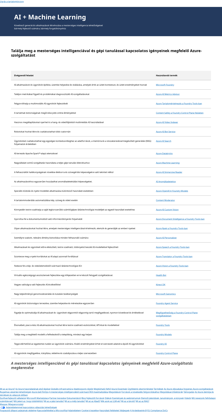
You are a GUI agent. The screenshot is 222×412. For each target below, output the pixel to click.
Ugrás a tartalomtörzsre (12, 1)
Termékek (158, 388)
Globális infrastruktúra (62, 388)
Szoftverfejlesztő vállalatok (13, 398)
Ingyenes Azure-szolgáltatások (198, 388)
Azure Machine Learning (168, 162)
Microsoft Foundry (165, 84)
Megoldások (115, 392)
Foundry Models (164, 334)
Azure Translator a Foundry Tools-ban (174, 256)
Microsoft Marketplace (38, 398)
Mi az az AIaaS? (93, 401)
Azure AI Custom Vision (167, 209)
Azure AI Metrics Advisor (168, 94)
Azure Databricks (164, 153)
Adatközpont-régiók (83, 388)
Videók (187, 398)
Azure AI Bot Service (165, 131)
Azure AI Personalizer (166, 237)
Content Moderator (165, 200)
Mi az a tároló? (128, 401)
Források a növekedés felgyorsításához (140, 392)
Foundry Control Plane (167, 353)
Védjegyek (125, 410)
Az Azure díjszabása (173, 388)
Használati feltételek (109, 410)
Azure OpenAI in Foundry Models (172, 191)
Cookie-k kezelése (90, 410)
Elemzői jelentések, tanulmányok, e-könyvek (162, 398)
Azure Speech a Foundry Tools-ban (172, 247)
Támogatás (188, 392)
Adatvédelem (74, 410)
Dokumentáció (74, 398)
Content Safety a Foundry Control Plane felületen (179, 113)
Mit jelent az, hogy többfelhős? (28, 401)
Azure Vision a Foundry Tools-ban (172, 265)
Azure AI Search (163, 141)
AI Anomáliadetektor (166, 181)
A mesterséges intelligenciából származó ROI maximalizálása (78, 392)
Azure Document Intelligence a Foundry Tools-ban (180, 219)
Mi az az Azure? (7, 388)
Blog (83, 398)
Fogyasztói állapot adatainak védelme (18, 410)
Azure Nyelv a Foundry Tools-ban (172, 228)
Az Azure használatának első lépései (32, 388)
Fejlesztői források (95, 398)
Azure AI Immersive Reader (169, 172)
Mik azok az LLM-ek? (111, 401)
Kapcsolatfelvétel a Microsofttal (52, 410)
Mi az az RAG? (142, 401)
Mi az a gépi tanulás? (54, 401)
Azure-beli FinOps (40, 392)
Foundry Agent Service (167, 303)
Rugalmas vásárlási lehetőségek (15, 392)
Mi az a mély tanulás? (75, 401)
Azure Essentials (119, 388)
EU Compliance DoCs (157, 410)
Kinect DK (160, 284)
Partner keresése (57, 398)
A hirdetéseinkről (138, 410)
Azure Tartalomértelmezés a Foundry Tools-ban (179, 103)
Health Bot (161, 275)
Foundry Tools (163, 325)
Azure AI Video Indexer (167, 122)
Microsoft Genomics (166, 294)
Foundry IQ (161, 343)
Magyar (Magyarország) (11, 404)
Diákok (108, 398)
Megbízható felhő (102, 388)
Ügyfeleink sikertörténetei (140, 388)
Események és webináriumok (126, 398)
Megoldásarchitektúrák (171, 392)
